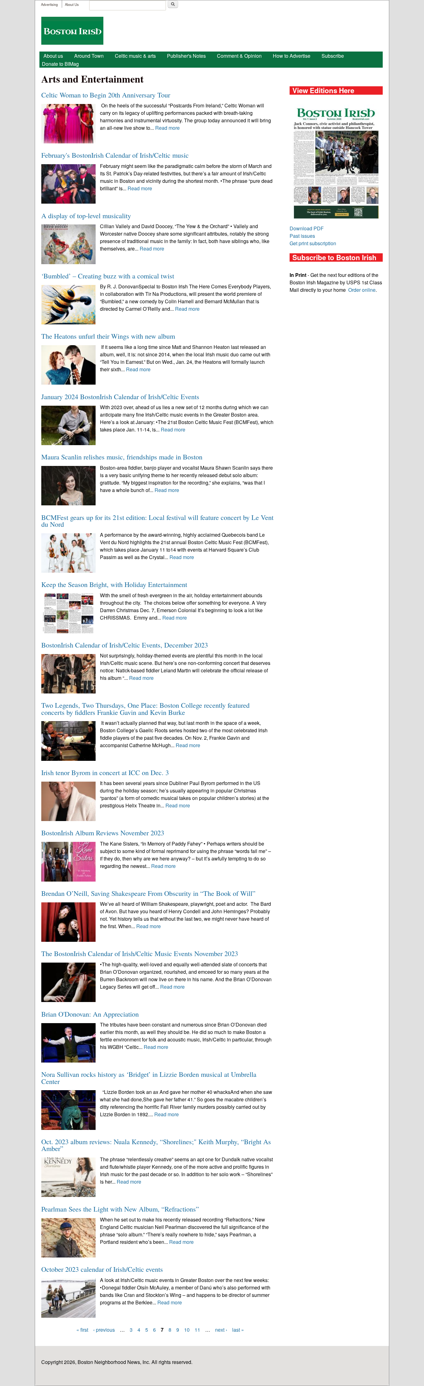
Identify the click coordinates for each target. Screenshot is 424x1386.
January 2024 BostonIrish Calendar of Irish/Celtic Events (120, 396)
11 (197, 1329)
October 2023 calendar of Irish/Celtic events (102, 1269)
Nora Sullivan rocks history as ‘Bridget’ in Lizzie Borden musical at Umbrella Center (148, 1077)
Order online (362, 289)
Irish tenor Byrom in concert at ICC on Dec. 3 (105, 772)
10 (187, 1329)
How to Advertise (291, 55)
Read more (167, 127)
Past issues (302, 235)
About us (53, 55)
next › (221, 1329)
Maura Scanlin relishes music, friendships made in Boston (121, 456)
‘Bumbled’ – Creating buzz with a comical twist (107, 275)
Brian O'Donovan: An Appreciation (90, 1013)
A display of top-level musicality (86, 215)
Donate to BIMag (60, 63)
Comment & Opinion (239, 55)
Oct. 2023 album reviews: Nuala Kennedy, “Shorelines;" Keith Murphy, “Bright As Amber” (156, 1145)
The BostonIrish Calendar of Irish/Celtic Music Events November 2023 (139, 953)
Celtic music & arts (135, 55)
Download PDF (307, 228)
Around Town (89, 55)
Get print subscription (313, 243)
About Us (72, 4)
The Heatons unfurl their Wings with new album (108, 336)
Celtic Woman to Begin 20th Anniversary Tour (105, 94)
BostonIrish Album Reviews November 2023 (102, 832)
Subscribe (333, 55)
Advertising (49, 4)
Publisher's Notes (186, 55)
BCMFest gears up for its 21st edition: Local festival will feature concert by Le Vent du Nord (157, 520)
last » (238, 1329)
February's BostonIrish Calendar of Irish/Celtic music (115, 155)
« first (82, 1329)
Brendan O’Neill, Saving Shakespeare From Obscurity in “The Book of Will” (148, 893)
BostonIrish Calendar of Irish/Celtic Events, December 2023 (124, 644)
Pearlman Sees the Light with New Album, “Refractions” (120, 1208)
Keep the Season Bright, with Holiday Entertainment (114, 584)
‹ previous (104, 1329)
